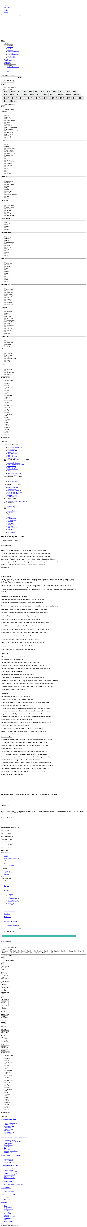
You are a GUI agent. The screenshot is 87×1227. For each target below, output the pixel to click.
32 (46, 95)
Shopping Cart (8, 9)
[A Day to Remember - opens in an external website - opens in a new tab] (7, 1224)
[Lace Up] (5, 989)
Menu (2, 40)
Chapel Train (9, 292)
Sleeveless (8, 362)
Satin (7, 275)
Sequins (8, 255)
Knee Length (9, 297)
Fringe (7, 249)
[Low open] (5, 990)
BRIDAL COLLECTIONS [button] (8, 1119)
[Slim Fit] (5, 1035)
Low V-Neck (9, 318)
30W (39, 98)
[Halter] (5, 1025)
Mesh (7, 271)
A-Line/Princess (10, 341)
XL (6, 101)
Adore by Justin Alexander (14, 447)
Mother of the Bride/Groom (13, 131)
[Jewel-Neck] (5, 1028)
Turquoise (8, 394)
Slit (7, 198)
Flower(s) (8, 247)
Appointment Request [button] (10, 921)
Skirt (7, 167)
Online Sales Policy (9, 865)
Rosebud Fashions (12, 506)
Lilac (7, 404)
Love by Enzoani (12, 453)
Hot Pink (8, 410)
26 (26, 95)
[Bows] (4, 1004)
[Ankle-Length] (4, 1016)
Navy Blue (9, 400)
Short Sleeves (9, 360)
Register (6, 10)
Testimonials (7, 917)
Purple (7, 402)
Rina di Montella (11, 475)
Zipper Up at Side (10, 215)
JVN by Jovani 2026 (13, 496)
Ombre (8, 228)
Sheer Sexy (9, 163)
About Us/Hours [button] (9, 891)
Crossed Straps (10, 207)
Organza (8, 273)
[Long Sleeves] (6, 1041)
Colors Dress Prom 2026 (14, 490)
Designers (6, 886)
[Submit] (19, 15)
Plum (7, 416)
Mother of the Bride (12, 527)
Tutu (7, 172)
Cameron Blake (11, 466)
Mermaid (8, 344)
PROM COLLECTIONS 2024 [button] (12, 484)
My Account (7, 7)
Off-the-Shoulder (10, 320)
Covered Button (10, 205)
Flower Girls (10, 524)
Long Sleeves (9, 357)
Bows (7, 240)
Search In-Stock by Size (9, 87)
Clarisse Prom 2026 (12, 487)
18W (69, 95)
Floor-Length (9, 296)
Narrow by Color (8, 380)
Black (7, 429)
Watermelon (9, 414)
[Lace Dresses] (5, 975)
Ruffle (7, 252)
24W (15, 98)
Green (7, 389)
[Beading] (4, 1002)
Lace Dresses (9, 150)
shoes (8, 530)
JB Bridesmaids (11, 518)
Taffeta (8, 280)
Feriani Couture (11, 467)
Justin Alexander (12, 450)
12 (56, 92)
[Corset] (6, 983)
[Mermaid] (5, 1034)
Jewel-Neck (9, 316)
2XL (13, 101)
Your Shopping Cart (12, 536)
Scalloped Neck (10, 325)
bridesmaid (10, 521)
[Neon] (3, 996)
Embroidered (9, 244)
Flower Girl (9, 125)
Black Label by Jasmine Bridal (15, 464)
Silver (7, 432)
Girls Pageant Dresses (12, 127)
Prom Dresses (9, 132)
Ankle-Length (9, 289)
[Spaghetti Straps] (5, 1049)
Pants (7, 158)
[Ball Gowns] (5, 971)
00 (14, 92)
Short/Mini (9, 299)
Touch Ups (10, 512)
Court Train (9, 294)
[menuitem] (45, 6)
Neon (7, 226)
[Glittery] (3, 993)
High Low (8, 188)
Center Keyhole (10, 184)
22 (13, 95)
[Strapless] (5, 1050)
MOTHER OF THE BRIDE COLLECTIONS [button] (16, 459)
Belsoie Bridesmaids (12, 481)
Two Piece (8, 173)
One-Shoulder (9, 321)
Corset (7, 186)
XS (63, 98)
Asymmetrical (9, 290)
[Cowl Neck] (5, 1023)
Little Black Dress (10, 151)
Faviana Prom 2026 (12, 493)
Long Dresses (9, 155)
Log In (6, 12)
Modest (8, 157)
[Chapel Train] (4, 1019)
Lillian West (10, 452)
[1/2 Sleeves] (6, 1039)
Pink (7, 409)
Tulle (7, 281)
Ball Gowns (9, 145)
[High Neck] (5, 1026)
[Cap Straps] (5, 1046)
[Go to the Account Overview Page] (1, 3)
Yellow (8, 383)
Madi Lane (10, 455)
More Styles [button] (7, 514)
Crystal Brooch (10, 242)
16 (69, 92)
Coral (7, 421)
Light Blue (9, 395)
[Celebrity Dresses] (6, 980)
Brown (8, 427)
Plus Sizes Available (11, 194)
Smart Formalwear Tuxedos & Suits (17, 501)
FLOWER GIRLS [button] (9, 503)
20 (6, 95)
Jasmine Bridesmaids (13, 483)
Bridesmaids (9, 117)
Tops (7, 170)
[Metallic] (3, 995)
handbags (10, 526)
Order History (8, 872)
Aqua (7, 392)
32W (47, 98)
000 (6, 92)
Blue (7, 399)
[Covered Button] (5, 986)
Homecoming (9, 129)
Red (7, 417)
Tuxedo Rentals (11, 532)
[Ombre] (3, 998)
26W (23, 98)
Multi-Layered (10, 189)
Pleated (8, 193)
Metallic (8, 224)
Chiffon (8, 264)
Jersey (7, 268)
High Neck (9, 315)
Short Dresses (9, 165)
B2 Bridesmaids (11, 479)
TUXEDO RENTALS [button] (10, 498)
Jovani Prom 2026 (12, 495)
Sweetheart (9, 332)
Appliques (8, 237)
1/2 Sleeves (9, 353)
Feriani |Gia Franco (12, 469)
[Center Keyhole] (6, 981)
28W (31, 98)
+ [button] (5, 509)
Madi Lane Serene (12, 456)
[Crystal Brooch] (4, 1005)
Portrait (8, 323)
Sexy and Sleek (10, 162)
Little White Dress (11, 153)
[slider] (77, 936)
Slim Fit (8, 346)
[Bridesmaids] (7, 965)
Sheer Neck (9, 328)
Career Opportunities (9, 911)
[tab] (45, 451)
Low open (8, 210)
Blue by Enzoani (11, 449)
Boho (7, 146)
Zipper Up (8, 214)
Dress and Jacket (10, 148)
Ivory (7, 422)
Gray (7, 431)
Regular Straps (10, 371)
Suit (7, 168)
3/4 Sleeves (9, 355)
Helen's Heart (11, 511)
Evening (8, 124)
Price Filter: (6, 80)
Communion (9, 122)
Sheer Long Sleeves (11, 358)
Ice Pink (8, 407)
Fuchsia (8, 412)
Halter (7, 313)
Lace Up (8, 208)
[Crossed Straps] (5, 987)
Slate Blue (8, 397)
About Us (6, 864)
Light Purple (9, 405)
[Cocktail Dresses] (7, 968)
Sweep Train (9, 301)
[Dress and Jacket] (5, 974)
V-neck (8, 333)
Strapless (8, 330)
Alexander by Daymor (13, 463)
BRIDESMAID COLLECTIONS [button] (13, 476)
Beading (8, 238)
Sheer (7, 212)
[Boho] (5, 972)
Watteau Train (9, 304)
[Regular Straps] (5, 1047)
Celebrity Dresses (10, 183)
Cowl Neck (9, 311)
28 (33, 95)
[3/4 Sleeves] (6, 1040)
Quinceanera (9, 134)
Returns (6, 856)
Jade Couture (11, 472)
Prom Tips (7, 914)
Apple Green (9, 387)
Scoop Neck (9, 327)
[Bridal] (7, 963)
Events (6, 908)
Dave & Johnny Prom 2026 (14, 492)
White (7, 434)
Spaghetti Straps (10, 372)
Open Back (9, 191)
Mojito (7, 385)
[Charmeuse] (4, 1008)
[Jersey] (4, 1013)
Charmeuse (9, 263)
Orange (8, 419)
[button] (6, 43)
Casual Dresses (10, 119)
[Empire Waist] (5, 1032)
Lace (7, 250)
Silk (7, 278)
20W (77, 95)
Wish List (6, 6)
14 (62, 92)
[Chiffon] (4, 1010)
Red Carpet (9, 136)
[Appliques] (4, 1001)
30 (39, 95)
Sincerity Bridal (11, 458)
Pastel (7, 229)
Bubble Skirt (9, 181)
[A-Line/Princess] (5, 1031)
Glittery (8, 223)
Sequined (8, 276)
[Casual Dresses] (7, 966)
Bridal (7, 115)
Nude (7, 424)
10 (49, 92)
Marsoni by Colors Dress (14, 473)
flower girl (10, 523)
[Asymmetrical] (4, 1017)
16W (61, 95)
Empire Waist (9, 342)
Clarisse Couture (11, 489)
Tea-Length (9, 302)
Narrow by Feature (8, 109)
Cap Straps (9, 369)
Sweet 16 (8, 137)
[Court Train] (4, 1020)
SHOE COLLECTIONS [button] (11, 507)
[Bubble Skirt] (6, 978)
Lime (7, 390)
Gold (7, 426)
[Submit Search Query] (20, 928)
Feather (8, 245)
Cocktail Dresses (10, 120)
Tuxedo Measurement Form (11, 858)
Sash (7, 254)
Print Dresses (9, 160)
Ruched (8, 196)
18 (76, 92)
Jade (8, 470)
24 (19, 95)
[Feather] (4, 1011)
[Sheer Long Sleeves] (6, 1043)
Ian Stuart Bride (11, 520)
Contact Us (7, 855)
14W (53, 95)
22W (7, 98)
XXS (55, 98)
